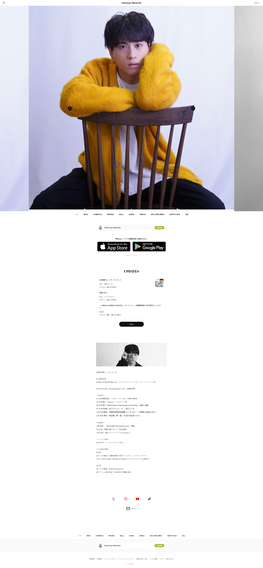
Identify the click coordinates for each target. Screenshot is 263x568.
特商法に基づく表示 (142, 559)
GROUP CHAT (175, 214)
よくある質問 (153, 559)
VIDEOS (143, 214)
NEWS (85, 214)
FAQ (186, 214)
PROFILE (110, 214)
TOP (76, 214)
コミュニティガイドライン (126, 559)
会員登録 (159, 228)
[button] (193, 108)
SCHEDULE (97, 214)
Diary (121, 214)
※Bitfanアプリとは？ (132, 255)
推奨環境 (92, 559)
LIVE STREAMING (157, 214)
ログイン (256, 3)
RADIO (131, 214)
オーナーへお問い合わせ (166, 559)
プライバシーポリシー (110, 559)
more (131, 324)
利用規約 (99, 559)
